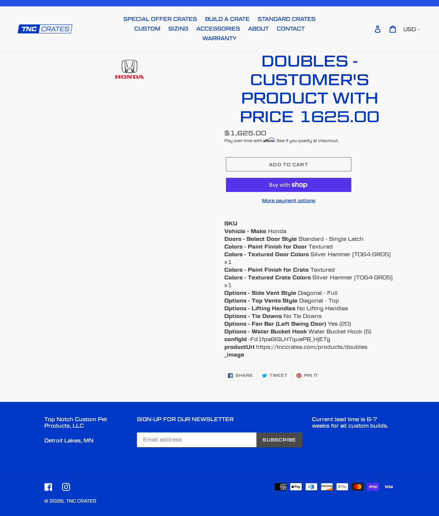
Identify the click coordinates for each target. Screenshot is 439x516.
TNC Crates (81, 500)
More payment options (288, 200)
